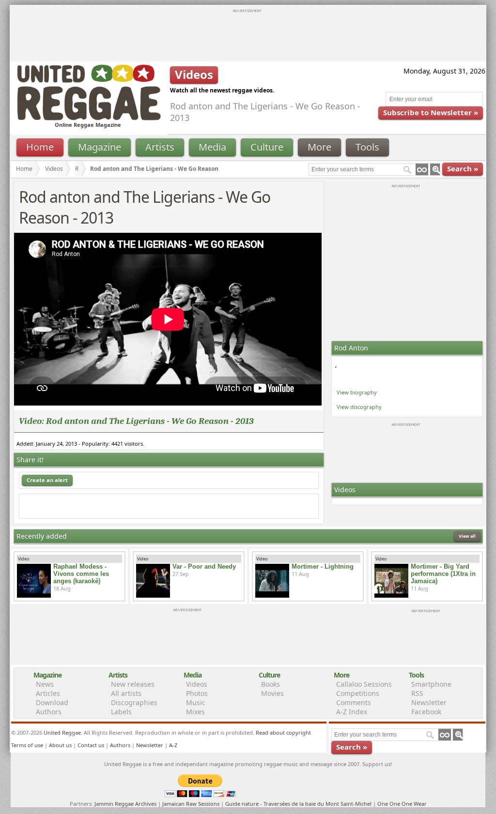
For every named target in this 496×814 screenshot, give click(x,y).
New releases (133, 684)
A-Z (173, 745)
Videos (54, 169)
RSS (417, 693)
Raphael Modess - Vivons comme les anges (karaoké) (81, 574)
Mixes (195, 711)
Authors (49, 711)
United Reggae (62, 732)
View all (467, 536)
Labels (121, 711)
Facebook (426, 711)
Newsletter (429, 702)
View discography (359, 406)
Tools (367, 146)
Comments (353, 702)
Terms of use (27, 745)
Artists (159, 146)
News (45, 684)
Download (52, 702)
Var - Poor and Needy (204, 566)
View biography (357, 392)
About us (60, 745)
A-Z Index (351, 711)
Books (270, 684)
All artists (126, 693)
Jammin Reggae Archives (125, 803)
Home (40, 146)
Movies (272, 693)
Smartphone (431, 684)
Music (195, 702)
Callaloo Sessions (364, 684)
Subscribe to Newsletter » (430, 112)
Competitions (357, 693)
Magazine (99, 146)
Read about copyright (283, 732)
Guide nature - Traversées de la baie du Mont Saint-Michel (298, 803)
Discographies (134, 702)
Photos (197, 693)
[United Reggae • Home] (88, 118)
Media (212, 146)
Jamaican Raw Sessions (190, 803)
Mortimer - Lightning (323, 566)
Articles (48, 693)
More (319, 146)
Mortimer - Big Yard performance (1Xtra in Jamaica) (443, 574)
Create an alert (47, 479)
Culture (266, 146)
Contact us (91, 745)
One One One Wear (402, 803)
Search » (462, 168)
